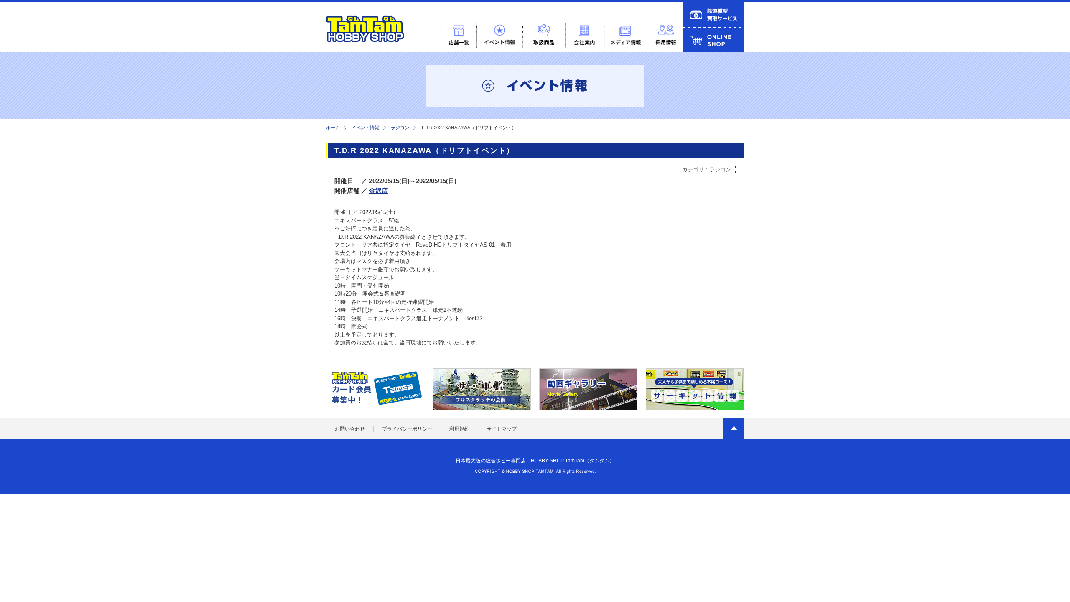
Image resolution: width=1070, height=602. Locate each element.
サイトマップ (502, 429)
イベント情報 (365, 127)
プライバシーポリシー (407, 429)
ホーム (333, 127)
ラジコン (400, 127)
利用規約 (459, 429)
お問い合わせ (350, 429)
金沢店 (378, 190)
